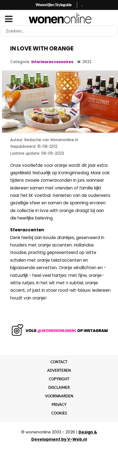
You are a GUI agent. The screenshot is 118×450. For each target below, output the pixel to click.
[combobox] (59, 31)
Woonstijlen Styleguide (54, 4)
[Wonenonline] (59, 18)
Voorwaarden (59, 396)
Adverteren (59, 370)
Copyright (59, 379)
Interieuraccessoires (52, 62)
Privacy (59, 404)
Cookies (59, 413)
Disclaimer (59, 387)
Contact (59, 362)
